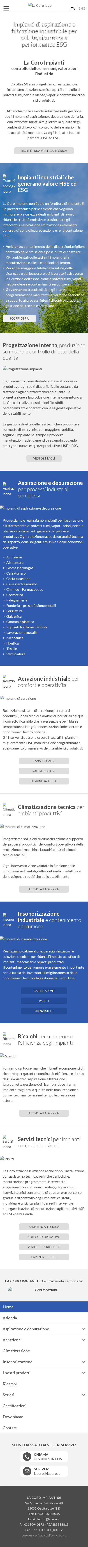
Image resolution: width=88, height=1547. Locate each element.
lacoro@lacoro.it (48, 1519)
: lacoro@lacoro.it (47, 1471)
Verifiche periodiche (44, 1247)
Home (8, 1306)
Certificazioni (14, 1405)
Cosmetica (14, 595)
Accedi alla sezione (43, 889)
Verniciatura (15, 654)
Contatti (10, 1427)
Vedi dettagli (44, 458)
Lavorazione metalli (21, 632)
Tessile (11, 648)
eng (82, 8)
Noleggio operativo (44, 1237)
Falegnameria (16, 600)
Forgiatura (14, 611)
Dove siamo (13, 1416)
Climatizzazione (16, 1350)
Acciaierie (14, 557)
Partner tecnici (43, 1257)
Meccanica (14, 638)
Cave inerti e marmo (21, 584)
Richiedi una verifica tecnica (44, 151)
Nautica (12, 643)
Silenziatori (44, 1011)
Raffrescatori (43, 771)
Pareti (44, 1001)
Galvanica (14, 616)
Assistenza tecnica (44, 1227)
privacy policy (44, 1535)
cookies (27, 1535)
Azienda (10, 1317)
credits (61, 1535)
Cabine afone (44, 991)
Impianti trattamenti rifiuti (26, 627)
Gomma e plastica (20, 621)
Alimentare (14, 562)
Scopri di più (19, 318)
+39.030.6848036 (48, 1456)
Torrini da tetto (44, 781)
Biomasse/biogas (19, 568)
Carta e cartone (18, 578)
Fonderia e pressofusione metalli (31, 605)
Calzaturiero (16, 573)
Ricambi (10, 1383)
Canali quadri (44, 761)
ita (72, 8)
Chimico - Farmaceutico (24, 589)
